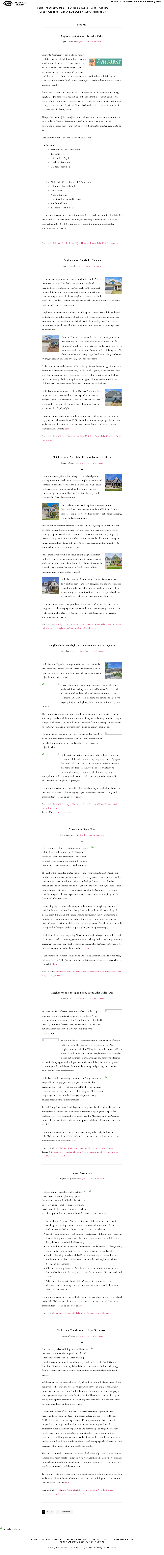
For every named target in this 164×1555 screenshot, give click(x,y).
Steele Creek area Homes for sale (97, 804)
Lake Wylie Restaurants (107, 243)
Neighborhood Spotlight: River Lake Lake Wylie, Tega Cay (82, 645)
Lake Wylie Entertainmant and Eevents (93, 971)
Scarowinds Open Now (82, 829)
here (53, 219)
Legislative (58, 1493)
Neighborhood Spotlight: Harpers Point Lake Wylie (82, 457)
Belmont (57, 243)
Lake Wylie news (53, 975)
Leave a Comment (93, 41)
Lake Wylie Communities (88, 1152)
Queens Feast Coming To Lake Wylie (82, 36)
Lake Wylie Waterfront (64, 628)
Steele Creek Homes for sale (58, 1155)
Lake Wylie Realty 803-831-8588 (14, 4)
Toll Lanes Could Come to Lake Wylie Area (82, 1330)
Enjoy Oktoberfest (82, 1173)
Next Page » (67, 1512)
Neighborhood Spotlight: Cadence (82, 260)
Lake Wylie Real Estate (90, 436)
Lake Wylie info (69, 1490)
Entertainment (59, 971)
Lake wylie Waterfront (72, 804)
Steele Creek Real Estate (85, 628)
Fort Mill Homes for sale (65, 1152)
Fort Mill (66, 243)
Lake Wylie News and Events (83, 243)
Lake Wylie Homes (70, 436)
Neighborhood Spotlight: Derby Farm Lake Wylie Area (82, 992)
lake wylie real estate (63, 812)
